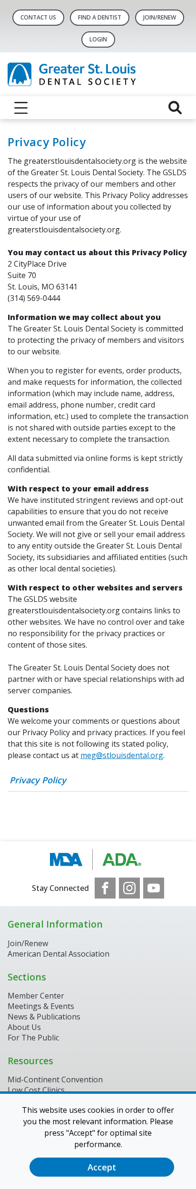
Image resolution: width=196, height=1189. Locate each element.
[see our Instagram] (129, 888)
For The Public (33, 1037)
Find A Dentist (99, 17)
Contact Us (38, 17)
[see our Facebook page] (105, 888)
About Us (24, 1027)
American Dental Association (58, 954)
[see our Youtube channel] (153, 888)
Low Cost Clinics (36, 1090)
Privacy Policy (38, 780)
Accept (102, 1167)
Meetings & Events (41, 1006)
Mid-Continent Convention (55, 1079)
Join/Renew (159, 17)
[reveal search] (175, 107)
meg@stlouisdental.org (121, 755)
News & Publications (44, 1016)
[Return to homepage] (98, 74)
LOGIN (98, 39)
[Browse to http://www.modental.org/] (98, 859)
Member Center (36, 995)
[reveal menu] (21, 107)
